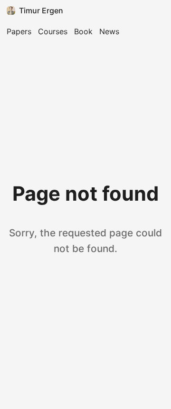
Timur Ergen (41, 10)
